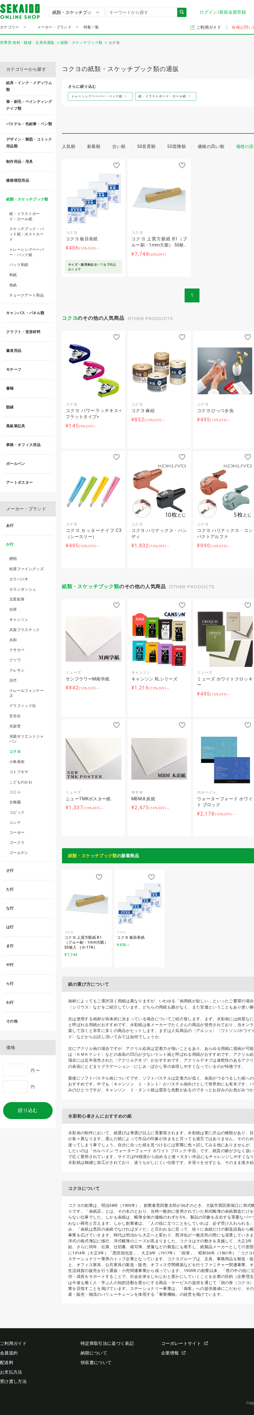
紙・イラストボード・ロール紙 (24, 216)
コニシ (15, 792)
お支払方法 (11, 1372)
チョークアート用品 (26, 295)
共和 (13, 640)
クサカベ (16, 650)
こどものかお (20, 782)
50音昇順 (146, 146)
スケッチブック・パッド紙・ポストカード (26, 234)
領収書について (96, 1362)
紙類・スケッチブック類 (90, 586)
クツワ (15, 660)
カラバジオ (18, 579)
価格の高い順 (211, 146)
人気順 (68, 146)
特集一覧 (91, 27)
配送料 (6, 1362)
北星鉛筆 (16, 599)
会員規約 (9, 1352)
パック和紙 (18, 265)
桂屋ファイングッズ (26, 569)
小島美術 (16, 762)
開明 (13, 559)
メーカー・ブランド (54, 27)
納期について (94, 1352)
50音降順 (176, 146)
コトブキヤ (18, 772)
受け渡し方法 (13, 1381)
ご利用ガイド (209, 27)
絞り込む (28, 1110)
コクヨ (69, 318)
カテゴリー (9, 27)
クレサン (16, 670)
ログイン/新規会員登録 (222, 12)
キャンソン (18, 619)
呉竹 (13, 680)
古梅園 (15, 802)
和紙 (13, 275)
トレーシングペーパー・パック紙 (26, 252)
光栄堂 (15, 726)
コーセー (16, 832)
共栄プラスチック (24, 630)
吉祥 (13, 609)
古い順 (118, 146)
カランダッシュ (22, 589)
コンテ (15, 822)
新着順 (93, 146)
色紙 (13, 285)
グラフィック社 (22, 706)
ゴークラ (16, 842)
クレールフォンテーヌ (26, 693)
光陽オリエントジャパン (26, 739)
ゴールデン (18, 853)
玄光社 (15, 716)
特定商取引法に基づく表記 (107, 1343)
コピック (16, 812)
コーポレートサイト (181, 1343)
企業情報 (170, 1352)
